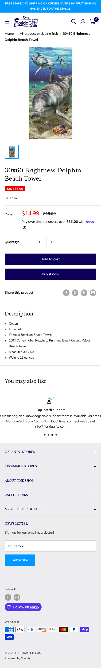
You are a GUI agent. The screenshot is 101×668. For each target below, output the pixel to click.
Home (9, 33)
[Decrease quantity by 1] (27, 242)
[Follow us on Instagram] (17, 597)
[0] (92, 21)
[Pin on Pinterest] (75, 292)
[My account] (83, 21)
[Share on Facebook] (66, 292)
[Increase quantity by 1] (52, 242)
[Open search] (73, 21)
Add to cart (50, 259)
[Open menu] (7, 21)
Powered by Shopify (18, 658)
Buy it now (50, 274)
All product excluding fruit (39, 33)
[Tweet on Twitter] (84, 292)
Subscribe (20, 560)
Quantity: (12, 242)
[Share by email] (93, 292)
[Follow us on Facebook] (8, 597)
